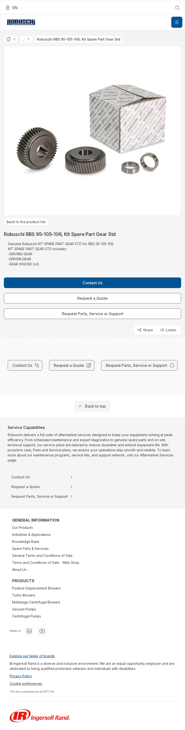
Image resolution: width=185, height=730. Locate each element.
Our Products (22, 527)
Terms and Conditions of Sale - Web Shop (45, 562)
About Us (19, 569)
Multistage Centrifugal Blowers (36, 602)
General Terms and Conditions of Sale (42, 555)
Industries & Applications (31, 534)
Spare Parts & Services (30, 548)
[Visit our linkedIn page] (29, 631)
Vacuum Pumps (24, 609)
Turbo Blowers (23, 595)
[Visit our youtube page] (42, 631)
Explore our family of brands (32, 656)
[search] (177, 7)
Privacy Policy (21, 676)
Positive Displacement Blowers (36, 588)
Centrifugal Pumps (26, 616)
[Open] (176, 22)
